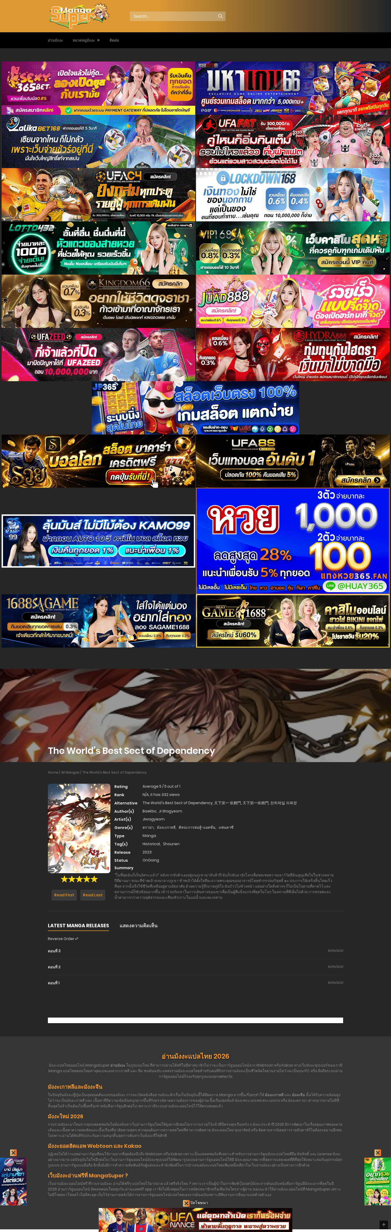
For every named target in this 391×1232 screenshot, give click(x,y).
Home (53, 772)
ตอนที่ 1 (54, 983)
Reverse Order (61, 938)
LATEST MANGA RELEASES (78, 925)
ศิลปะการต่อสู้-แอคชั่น (197, 827)
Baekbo (149, 811)
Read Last (93, 895)
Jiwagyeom (154, 819)
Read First (64, 895)
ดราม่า (148, 827)
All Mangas (70, 772)
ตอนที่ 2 (54, 967)
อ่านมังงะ (55, 40)
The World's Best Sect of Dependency (114, 772)
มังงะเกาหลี (166, 827)
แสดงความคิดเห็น (138, 925)
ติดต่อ (114, 40)
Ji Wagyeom (170, 811)
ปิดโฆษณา (199, 1202)
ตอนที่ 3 (54, 951)
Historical (151, 844)
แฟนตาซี (226, 827)
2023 (147, 852)
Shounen (171, 844)
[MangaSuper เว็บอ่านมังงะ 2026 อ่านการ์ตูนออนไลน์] (79, 16)
